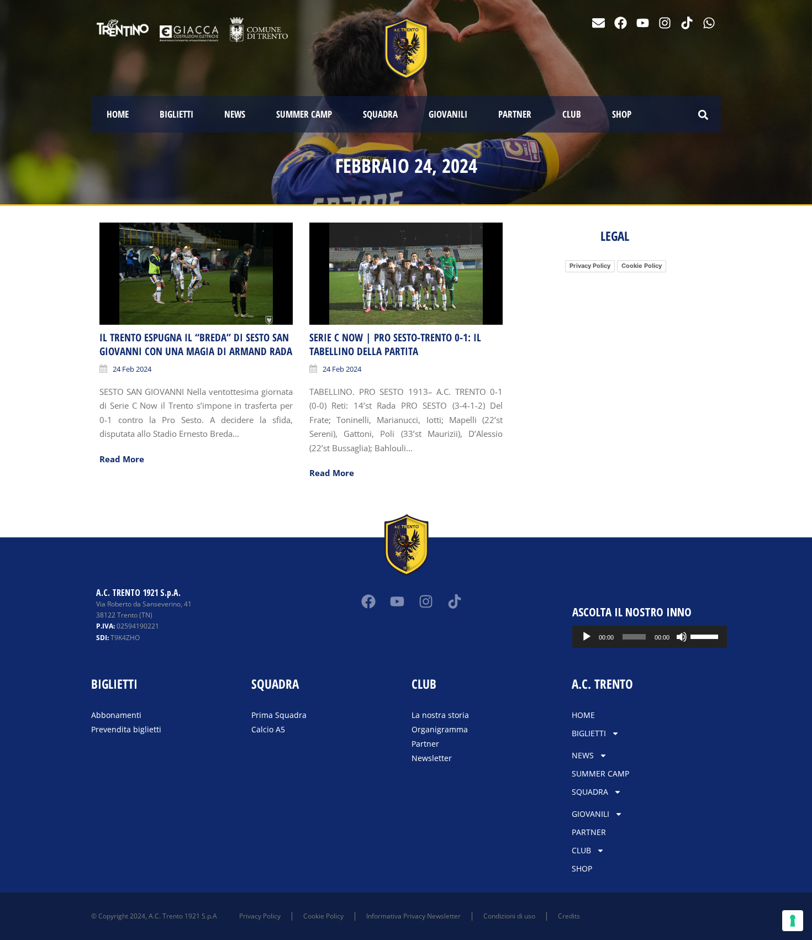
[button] (703, 114)
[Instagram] (664, 23)
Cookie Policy (641, 266)
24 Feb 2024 (132, 369)
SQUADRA (380, 114)
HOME (118, 114)
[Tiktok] (687, 23)
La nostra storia (440, 715)
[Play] (586, 636)
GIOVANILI (448, 114)
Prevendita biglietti (126, 729)
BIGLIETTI (176, 114)
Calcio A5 (268, 729)
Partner (425, 743)
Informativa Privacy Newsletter (413, 916)
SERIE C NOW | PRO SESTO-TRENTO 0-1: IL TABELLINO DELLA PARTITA (395, 344)
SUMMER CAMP (304, 114)
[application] (649, 637)
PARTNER (514, 114)
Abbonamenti (116, 715)
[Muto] (681, 636)
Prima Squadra (279, 715)
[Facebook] (620, 23)
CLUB (571, 114)
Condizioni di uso (509, 916)
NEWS (234, 114)
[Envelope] (598, 23)
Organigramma (440, 729)
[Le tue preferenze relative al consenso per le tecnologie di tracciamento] (792, 920)
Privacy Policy (590, 266)
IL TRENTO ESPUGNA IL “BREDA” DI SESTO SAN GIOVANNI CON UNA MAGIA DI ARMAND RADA (195, 344)
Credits (569, 916)
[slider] (705, 636)
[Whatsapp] (709, 23)
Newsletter (432, 758)
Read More (121, 458)
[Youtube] (642, 23)
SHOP (621, 114)
